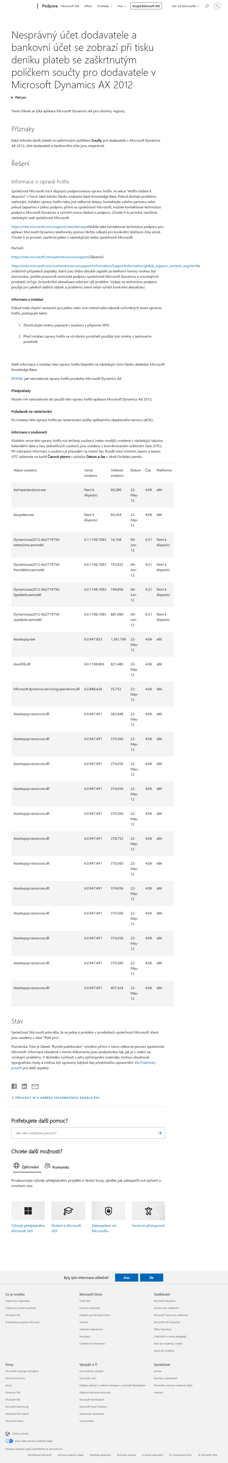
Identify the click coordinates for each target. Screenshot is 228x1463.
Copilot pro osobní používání (20, 1308)
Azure (8, 1385)
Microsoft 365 (70, 6)
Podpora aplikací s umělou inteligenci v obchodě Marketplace (112, 1385)
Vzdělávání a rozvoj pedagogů (170, 1336)
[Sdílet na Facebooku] (14, 1085)
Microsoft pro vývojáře (91, 1371)
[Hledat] (159, 1133)
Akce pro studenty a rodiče (168, 1343)
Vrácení (83, 1322)
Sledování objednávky (91, 1329)
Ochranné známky (126, 1455)
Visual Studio (86, 1421)
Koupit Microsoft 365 (146, 6)
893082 (17, 378)
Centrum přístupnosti (148, 1225)
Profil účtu (84, 1300)
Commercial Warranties (92, 1343)
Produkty (103, 6)
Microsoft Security (15, 1378)
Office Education (162, 1329)
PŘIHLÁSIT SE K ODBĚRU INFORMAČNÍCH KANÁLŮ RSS (57, 1097)
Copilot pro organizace (17, 1300)
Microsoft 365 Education (167, 1322)
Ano (127, 1277)
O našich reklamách (152, 1455)
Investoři (158, 1392)
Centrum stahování (89, 1308)
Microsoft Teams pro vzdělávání (171, 1315)
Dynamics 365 (12, 1392)
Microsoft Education (164, 1300)
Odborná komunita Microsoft (94, 1392)
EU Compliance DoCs (180, 1455)
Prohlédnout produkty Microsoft (22, 1322)
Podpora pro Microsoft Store (94, 1315)
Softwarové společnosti (91, 1413)
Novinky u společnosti (165, 1378)
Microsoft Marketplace (91, 1399)
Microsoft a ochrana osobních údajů (173, 1385)
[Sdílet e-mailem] (33, 1085)
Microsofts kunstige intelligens (22, 1371)
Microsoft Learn (87, 1378)
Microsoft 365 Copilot (17, 1413)
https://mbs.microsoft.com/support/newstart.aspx (49, 226)
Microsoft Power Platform (93, 1406)
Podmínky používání (100, 1455)
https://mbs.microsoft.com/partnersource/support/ (50, 256)
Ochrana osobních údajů (71, 1455)
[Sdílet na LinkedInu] (23, 1085)
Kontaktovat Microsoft (40, 1455)
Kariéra (158, 1371)
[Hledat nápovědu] (207, 6)
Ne (151, 1277)
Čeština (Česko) (20, 1433)
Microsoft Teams (14, 1421)
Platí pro (20, 97)
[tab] (27, 1166)
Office (88, 6)
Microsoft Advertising (16, 1406)
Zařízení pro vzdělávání (166, 1308)
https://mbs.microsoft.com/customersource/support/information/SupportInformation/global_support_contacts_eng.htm (103, 265)
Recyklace (84, 1336)
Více (120, 6)
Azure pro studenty (164, 1350)
